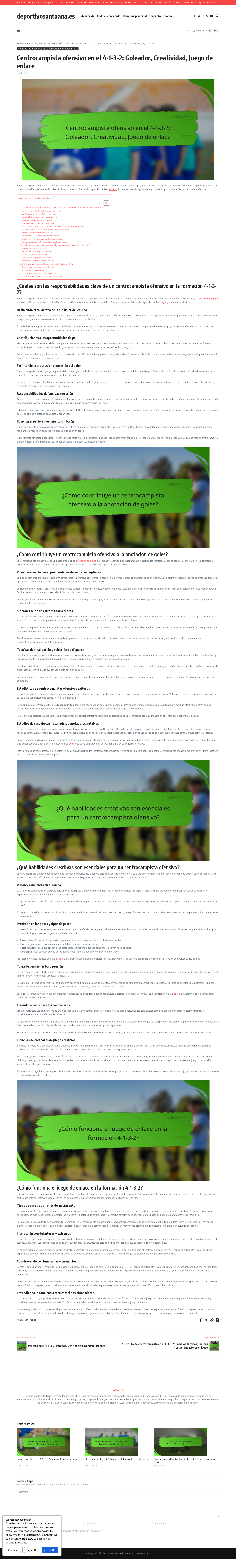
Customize (13, 1550)
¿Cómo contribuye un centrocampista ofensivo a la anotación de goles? (52, 226)
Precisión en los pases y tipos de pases (37, 251)
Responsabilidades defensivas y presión (37, 220)
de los (176, 993)
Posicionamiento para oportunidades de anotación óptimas (45, 229)
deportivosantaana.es (46, 16)
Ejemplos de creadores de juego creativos (38, 260)
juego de (168, 302)
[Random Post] (210, 30)
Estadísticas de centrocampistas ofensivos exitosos (42, 239)
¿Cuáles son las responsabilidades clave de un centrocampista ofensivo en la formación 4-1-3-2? (63, 207)
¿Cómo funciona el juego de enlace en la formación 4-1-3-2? (46, 264)
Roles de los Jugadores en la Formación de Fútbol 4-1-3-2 (52, 43)
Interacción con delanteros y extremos (37, 270)
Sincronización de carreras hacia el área (37, 232)
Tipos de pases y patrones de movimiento (38, 267)
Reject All (32, 1550)
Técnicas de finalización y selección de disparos (40, 235)
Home (20, 43)
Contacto (155, 16)
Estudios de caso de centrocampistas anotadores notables (44, 242)
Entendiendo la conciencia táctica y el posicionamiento (43, 276)
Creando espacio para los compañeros (37, 257)
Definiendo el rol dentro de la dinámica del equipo (41, 211)
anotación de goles (208, 298)
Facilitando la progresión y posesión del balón (40, 217)
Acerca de (88, 16)
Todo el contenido (108, 16)
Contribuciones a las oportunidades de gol (38, 214)
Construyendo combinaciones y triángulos (39, 273)
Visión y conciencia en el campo (34, 248)
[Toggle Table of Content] (104, 203)
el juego (113, 189)
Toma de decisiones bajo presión (34, 254)
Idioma (167, 16)
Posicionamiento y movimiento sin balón (38, 223)
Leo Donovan (118, 1390)
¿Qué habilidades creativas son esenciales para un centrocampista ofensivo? (54, 245)
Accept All (49, 1550)
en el (71, 743)
